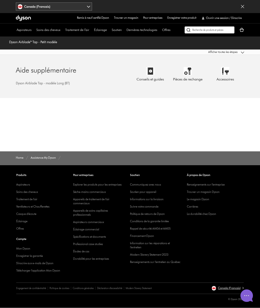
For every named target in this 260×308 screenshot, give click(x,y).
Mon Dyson (23, 248)
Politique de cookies (59, 288)
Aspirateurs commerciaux (88, 222)
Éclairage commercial (86, 229)
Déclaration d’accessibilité (109, 288)
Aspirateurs (24, 30)
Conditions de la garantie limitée (149, 221)
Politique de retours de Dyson (147, 214)
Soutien (117, 30)
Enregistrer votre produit (181, 18)
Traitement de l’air (77, 30)
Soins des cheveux (48, 30)
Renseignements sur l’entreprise (206, 184)
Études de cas (81, 251)
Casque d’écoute (26, 214)
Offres (166, 30)
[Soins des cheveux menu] (62, 30)
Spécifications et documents (89, 237)
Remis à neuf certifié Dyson (93, 18)
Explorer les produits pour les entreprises (97, 184)
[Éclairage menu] (109, 30)
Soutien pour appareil (143, 192)
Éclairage (100, 30)
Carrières (192, 206)
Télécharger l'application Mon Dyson (38, 270)
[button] (217, 52)
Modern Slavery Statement (139, 288)
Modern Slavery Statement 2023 (149, 254)
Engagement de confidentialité (31, 288)
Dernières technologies (142, 30)
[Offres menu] (172, 30)
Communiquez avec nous (145, 184)
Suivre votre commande (144, 206)
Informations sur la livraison (147, 199)
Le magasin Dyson (198, 199)
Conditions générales (83, 288)
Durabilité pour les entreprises (91, 259)
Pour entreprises (152, 18)
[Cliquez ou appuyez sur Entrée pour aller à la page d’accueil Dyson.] (23, 18)
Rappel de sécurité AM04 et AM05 (150, 228)
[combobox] (54, 6)
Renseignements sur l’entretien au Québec (155, 262)
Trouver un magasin (126, 18)
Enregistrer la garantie (29, 256)
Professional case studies (88, 244)
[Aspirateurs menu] (33, 30)
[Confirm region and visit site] (242, 6)
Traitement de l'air (26, 199)
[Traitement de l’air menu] (91, 30)
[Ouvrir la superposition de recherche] (209, 29)
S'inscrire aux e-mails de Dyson (34, 263)
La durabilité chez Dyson (201, 214)
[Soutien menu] (124, 30)
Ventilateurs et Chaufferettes (33, 206)
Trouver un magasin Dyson (203, 192)
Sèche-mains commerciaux (89, 192)
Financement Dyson (142, 236)
